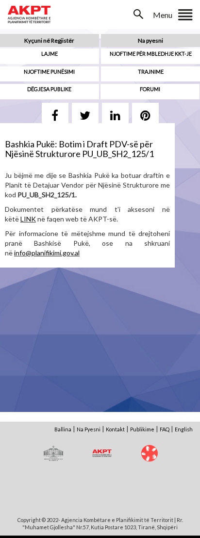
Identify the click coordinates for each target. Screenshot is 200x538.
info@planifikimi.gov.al (47, 253)
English (184, 429)
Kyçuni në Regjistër (49, 40)
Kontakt (115, 429)
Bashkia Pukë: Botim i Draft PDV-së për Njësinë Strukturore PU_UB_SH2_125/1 (79, 149)
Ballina (62, 429)
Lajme (49, 53)
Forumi (150, 89)
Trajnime (151, 71)
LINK (28, 219)
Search (139, 14)
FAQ (164, 429)
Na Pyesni (88, 429)
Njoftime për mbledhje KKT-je (151, 53)
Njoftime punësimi (49, 71)
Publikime (142, 429)
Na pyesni (150, 40)
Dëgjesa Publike (49, 89)
